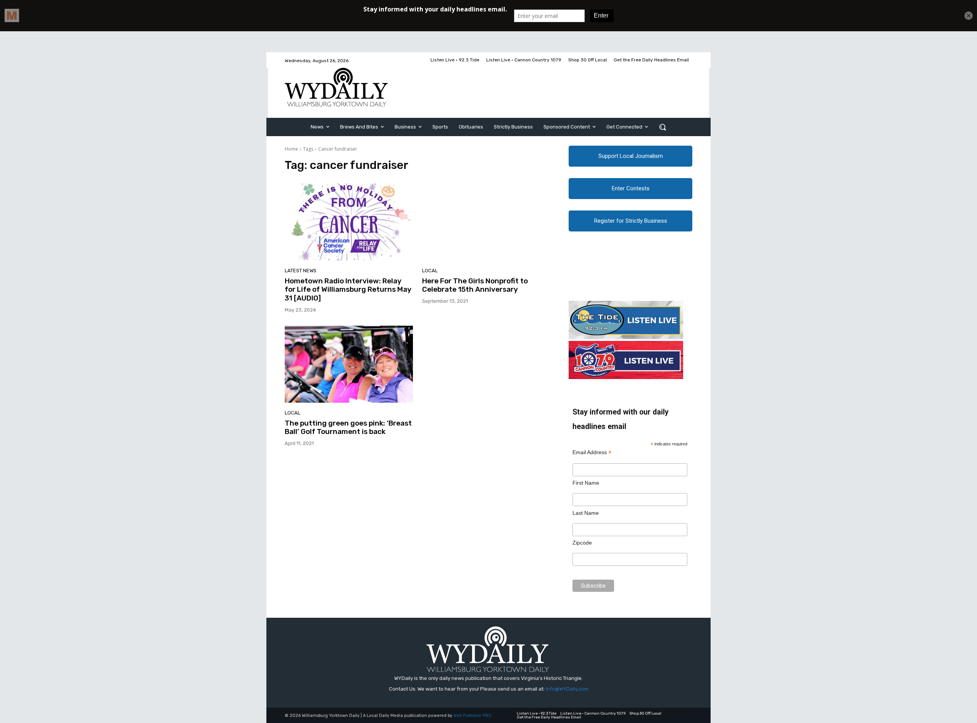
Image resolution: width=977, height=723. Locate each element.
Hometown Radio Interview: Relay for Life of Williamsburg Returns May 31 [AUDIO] (348, 289)
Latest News (300, 270)
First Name (585, 483)
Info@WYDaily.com (567, 689)
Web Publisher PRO (472, 715)
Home (291, 149)
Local (430, 270)
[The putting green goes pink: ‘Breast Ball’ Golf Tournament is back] (349, 364)
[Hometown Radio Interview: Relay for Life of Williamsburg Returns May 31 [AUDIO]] (349, 221)
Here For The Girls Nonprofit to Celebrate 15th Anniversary (475, 285)
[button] (662, 127)
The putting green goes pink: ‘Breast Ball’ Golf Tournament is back (348, 427)
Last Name (585, 513)
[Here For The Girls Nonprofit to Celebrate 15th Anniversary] (486, 221)
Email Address (591, 452)
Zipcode (582, 543)
